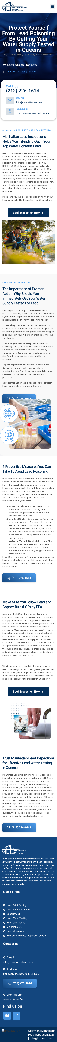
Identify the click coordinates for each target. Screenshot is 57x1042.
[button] (52, 6)
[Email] (10, 100)
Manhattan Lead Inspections (22, 64)
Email (20, 98)
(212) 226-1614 (22, 90)
